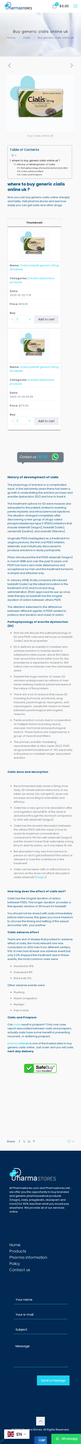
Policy (14, 1263)
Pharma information (28, 1257)
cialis (17, 1024)
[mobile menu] (75, 6)
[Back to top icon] (40, 1421)
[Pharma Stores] (18, 6)
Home (11, 38)
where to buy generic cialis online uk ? (36, 160)
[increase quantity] (29, 319)
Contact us (19, 1269)
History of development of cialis (36, 164)
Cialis (26, 38)
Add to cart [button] (46, 319)
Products (17, 1251)
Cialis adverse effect (32, 171)
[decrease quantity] (12, 319)
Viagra (40, 877)
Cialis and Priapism (32, 174)
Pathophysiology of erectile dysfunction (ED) (44, 168)
